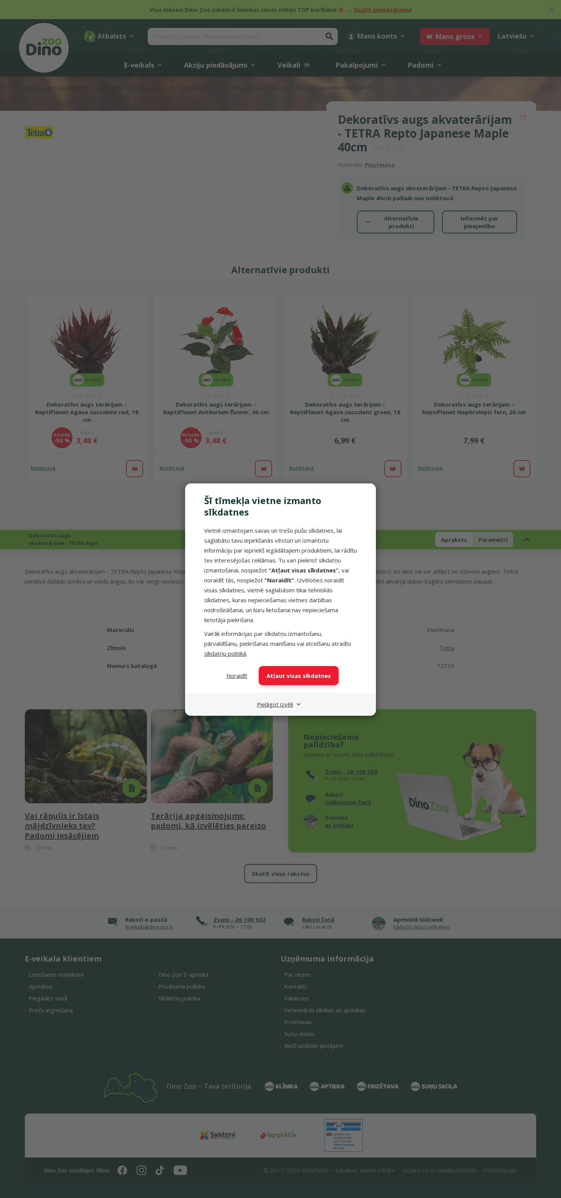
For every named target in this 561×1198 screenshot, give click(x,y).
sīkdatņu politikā (225, 653)
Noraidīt (236, 675)
